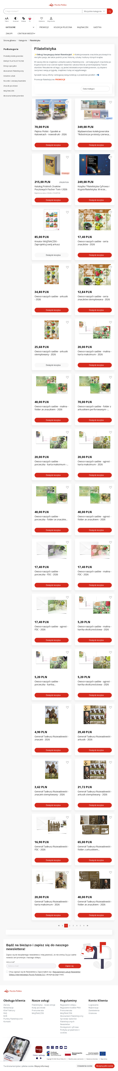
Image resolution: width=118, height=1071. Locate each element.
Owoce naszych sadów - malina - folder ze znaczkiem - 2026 (51, 408)
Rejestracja (93, 1007)
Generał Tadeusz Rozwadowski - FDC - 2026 (52, 848)
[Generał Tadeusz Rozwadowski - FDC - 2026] (51, 824)
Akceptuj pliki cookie (104, 1066)
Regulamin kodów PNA (70, 1007)
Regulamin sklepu (68, 1005)
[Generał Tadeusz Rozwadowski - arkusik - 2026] (94, 714)
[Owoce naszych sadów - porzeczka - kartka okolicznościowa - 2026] (51, 659)
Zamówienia (93, 1010)
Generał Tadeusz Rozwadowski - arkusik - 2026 (95, 738)
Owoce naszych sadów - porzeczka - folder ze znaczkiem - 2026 (51, 518)
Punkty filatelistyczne (13, 1018)
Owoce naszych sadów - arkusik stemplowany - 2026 (51, 353)
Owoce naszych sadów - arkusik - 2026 (51, 298)
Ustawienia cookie (84, 1066)
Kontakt (7, 1021)
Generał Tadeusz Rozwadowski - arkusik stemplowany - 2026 (95, 793)
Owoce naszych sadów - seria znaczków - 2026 (93, 243)
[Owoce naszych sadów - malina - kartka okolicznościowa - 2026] (94, 604)
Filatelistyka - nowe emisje (43, 1005)
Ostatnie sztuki (9, 76)
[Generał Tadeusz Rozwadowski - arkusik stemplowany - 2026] (94, 769)
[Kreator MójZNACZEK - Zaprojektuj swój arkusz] (51, 219)
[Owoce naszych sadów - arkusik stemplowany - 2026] (51, 329)
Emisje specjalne (10, 66)
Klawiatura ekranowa (92, 1059)
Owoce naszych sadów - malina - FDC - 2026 (94, 573)
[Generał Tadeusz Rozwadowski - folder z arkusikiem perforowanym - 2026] (94, 824)
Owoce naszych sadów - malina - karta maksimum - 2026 (94, 353)
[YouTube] (65, 1047)
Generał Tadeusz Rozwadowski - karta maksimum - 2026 (52, 903)
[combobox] (94, 11)
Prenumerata (38, 1010)
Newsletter (65, 1024)
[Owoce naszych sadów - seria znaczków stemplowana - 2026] (94, 274)
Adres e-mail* (10, 962)
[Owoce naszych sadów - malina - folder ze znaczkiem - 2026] (51, 384)
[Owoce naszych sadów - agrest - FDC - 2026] (51, 604)
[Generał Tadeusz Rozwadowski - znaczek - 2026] (51, 714)
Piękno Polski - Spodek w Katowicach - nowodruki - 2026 (51, 133)
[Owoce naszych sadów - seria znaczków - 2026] (94, 219)
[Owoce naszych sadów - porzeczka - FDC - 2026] (51, 549)
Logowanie (93, 1005)
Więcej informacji (41, 1066)
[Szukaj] (110, 11)
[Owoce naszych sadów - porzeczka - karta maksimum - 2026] (51, 439)
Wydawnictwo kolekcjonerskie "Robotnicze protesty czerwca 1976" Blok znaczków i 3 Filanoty (94, 133)
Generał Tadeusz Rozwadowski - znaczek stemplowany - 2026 (52, 793)
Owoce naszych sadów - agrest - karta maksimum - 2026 (94, 463)
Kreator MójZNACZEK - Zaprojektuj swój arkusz (47, 243)
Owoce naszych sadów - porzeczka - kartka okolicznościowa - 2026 (47, 683)
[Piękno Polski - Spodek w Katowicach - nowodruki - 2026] (51, 109)
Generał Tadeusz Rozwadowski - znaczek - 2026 (52, 738)
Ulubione (92, 1013)
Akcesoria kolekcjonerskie (13, 96)
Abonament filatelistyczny (13, 71)
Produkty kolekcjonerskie (13, 56)
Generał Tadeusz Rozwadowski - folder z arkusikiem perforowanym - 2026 (95, 848)
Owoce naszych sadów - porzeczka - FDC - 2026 (47, 573)
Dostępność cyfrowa (69, 1027)
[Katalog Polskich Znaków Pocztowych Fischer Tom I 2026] (51, 164)
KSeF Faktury (9, 1010)
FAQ (5, 1013)
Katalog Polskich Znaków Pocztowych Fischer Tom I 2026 (51, 188)
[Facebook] (48, 1047)
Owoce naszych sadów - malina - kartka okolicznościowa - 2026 (94, 628)
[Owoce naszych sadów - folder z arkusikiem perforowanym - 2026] (94, 384)
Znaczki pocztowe (10, 86)
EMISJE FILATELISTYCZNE (13, 61)
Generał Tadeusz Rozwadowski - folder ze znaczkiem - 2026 (95, 903)
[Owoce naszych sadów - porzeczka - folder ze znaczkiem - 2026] (51, 494)
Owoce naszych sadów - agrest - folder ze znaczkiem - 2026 (94, 518)
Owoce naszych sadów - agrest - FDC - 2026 (51, 628)
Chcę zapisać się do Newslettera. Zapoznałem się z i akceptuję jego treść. (45, 973)
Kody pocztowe (38, 1007)
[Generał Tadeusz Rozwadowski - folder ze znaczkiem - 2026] (94, 879)
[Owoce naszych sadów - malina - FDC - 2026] (94, 549)
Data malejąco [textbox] (89, 88)
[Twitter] (61, 1047)
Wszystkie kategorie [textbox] (93, 11)
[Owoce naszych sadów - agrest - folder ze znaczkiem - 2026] (94, 494)
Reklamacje (8, 1007)
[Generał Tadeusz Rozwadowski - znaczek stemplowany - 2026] (51, 769)
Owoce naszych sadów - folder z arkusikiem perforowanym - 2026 (94, 408)
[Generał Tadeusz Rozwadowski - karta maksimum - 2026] (51, 879)
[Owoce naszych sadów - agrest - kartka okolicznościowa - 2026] (94, 659)
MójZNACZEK (8, 91)
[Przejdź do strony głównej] (57, 5)
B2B (5, 1016)
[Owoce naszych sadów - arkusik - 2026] (51, 274)
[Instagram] (52, 1047)
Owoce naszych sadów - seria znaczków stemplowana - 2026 (94, 298)
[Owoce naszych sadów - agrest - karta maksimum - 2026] (94, 439)
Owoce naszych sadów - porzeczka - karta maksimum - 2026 (51, 463)
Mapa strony (104, 1059)
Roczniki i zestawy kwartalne (14, 81)
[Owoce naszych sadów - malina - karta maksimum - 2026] (94, 329)
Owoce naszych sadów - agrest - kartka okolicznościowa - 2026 (94, 683)
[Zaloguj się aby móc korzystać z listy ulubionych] (67, 102)
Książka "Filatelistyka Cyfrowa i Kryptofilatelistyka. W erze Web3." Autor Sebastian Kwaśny (94, 188)
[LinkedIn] (56, 1047)
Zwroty (6, 1005)
